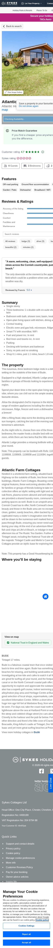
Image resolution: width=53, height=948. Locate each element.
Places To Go (42, 10)
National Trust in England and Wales (30, 642)
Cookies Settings (26, 926)
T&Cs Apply (46, 19)
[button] (7, 63)
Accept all (26, 942)
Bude (37, 732)
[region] (26, 915)
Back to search (14, 26)
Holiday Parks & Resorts (22, 10)
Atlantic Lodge (16, 102)
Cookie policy (42, 920)
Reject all (26, 934)
